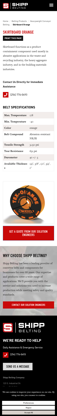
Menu (51, 5)
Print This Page (13, 38)
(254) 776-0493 (18, 94)
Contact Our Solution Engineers (28, 304)
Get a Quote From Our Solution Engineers (28, 233)
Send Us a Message (17, 366)
